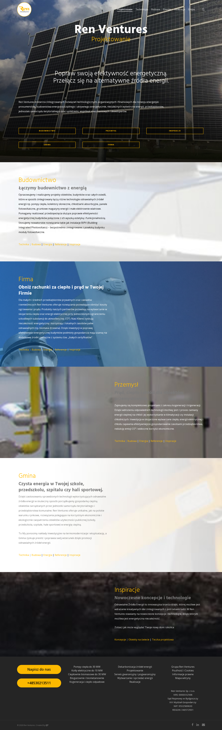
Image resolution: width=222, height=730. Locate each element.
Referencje (61, 244)
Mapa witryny (183, 678)
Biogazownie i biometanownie (87, 678)
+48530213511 (39, 682)
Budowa (36, 244)
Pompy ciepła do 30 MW (87, 666)
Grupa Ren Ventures (183, 666)
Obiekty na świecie (139, 639)
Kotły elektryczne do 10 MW (87, 670)
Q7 (47, 725)
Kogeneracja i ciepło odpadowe (87, 681)
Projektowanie (135, 670)
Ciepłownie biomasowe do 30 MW (87, 674)
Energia (47, 244)
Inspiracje (74, 244)
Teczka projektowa (163, 639)
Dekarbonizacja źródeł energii (135, 666)
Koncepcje (120, 639)
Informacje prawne (183, 674)
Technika (24, 244)
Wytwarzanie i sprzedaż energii (135, 678)
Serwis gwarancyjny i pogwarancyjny (135, 674)
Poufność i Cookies (183, 670)
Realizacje (134, 681)
